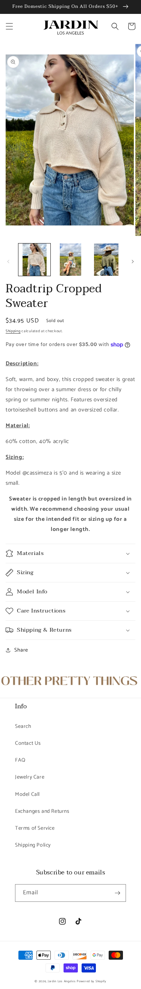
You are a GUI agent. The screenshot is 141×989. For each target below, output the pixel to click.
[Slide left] (8, 261)
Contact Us (28, 743)
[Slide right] (132, 261)
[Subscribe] (117, 893)
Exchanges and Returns (42, 811)
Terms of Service (35, 828)
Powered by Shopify (91, 981)
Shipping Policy (33, 845)
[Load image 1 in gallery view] (34, 259)
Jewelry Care (29, 777)
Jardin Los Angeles (62, 981)
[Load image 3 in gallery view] (106, 259)
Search (23, 726)
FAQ (20, 760)
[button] (9, 26)
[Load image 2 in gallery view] (70, 259)
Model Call (27, 794)
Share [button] (21, 650)
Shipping (13, 331)
